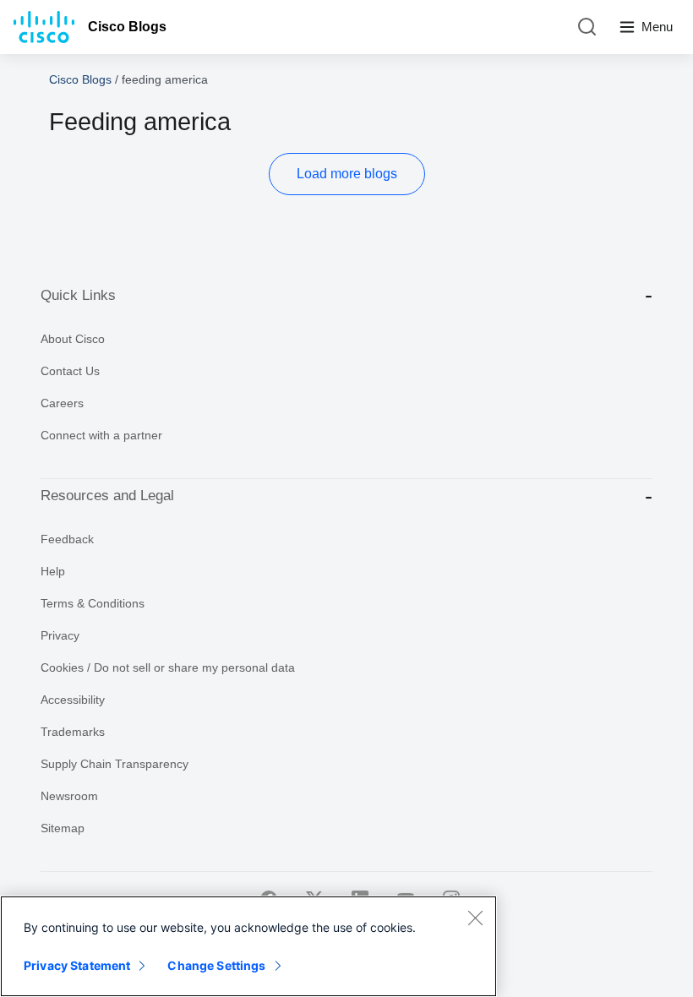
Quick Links (78, 295)
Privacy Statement (77, 965)
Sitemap (63, 828)
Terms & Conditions (93, 603)
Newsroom (69, 796)
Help (53, 571)
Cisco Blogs (127, 26)
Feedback (67, 539)
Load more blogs (347, 173)
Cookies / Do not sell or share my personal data (168, 667)
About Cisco (73, 339)
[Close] (475, 917)
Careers (62, 403)
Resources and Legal (107, 496)
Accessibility (73, 699)
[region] (248, 946)
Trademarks (73, 731)
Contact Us (70, 371)
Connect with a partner (101, 435)
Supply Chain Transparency (114, 764)
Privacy (60, 635)
